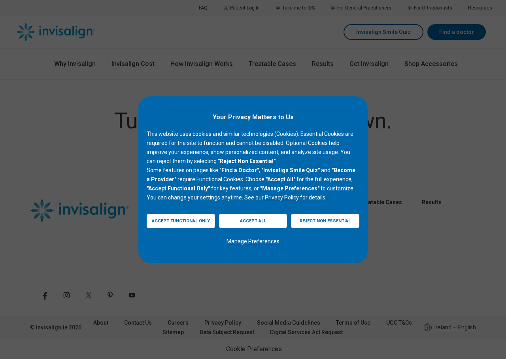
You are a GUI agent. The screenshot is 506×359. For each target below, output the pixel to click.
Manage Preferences (253, 241)
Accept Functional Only (181, 221)
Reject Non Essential (325, 221)
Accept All (253, 221)
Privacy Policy (282, 197)
